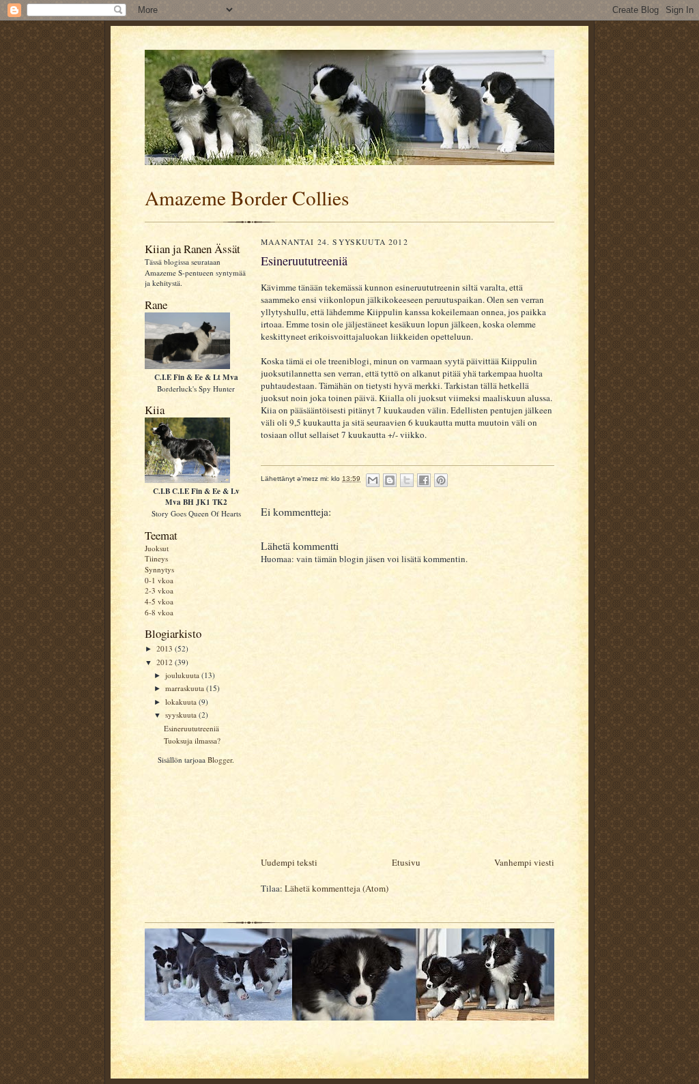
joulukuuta (183, 675)
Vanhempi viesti (524, 862)
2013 (165, 648)
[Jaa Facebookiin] (424, 480)
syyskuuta (182, 714)
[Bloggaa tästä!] (390, 480)
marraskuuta (185, 688)
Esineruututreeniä (191, 728)
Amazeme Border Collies (247, 197)
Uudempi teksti (289, 862)
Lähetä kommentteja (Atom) (336, 888)
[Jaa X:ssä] (407, 480)
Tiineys (156, 558)
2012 (165, 662)
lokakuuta (182, 702)
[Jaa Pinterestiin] (441, 480)
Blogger (220, 760)
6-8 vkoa (159, 612)
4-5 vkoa (159, 601)
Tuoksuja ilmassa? (192, 740)
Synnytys (159, 569)
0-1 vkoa (159, 580)
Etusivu (406, 862)
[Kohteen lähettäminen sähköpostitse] (373, 480)
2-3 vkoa (159, 590)
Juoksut (157, 548)
